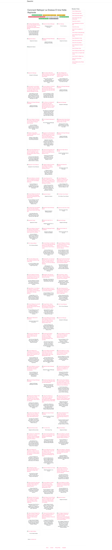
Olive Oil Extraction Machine (77, 15)
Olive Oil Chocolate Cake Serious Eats (77, 18)
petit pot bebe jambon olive (37, 15)
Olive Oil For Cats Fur (76, 21)
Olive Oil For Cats (75, 26)
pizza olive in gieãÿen (61, 15)
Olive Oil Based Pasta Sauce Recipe (77, 35)
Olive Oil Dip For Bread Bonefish (78, 32)
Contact (51, 547)
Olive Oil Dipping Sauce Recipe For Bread (78, 62)
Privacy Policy (57, 547)
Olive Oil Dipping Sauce (76, 11)
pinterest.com (33, 539)
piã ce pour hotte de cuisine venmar (49, 15)
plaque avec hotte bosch (64, 16)
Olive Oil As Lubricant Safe (77, 40)
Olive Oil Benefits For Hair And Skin (78, 24)
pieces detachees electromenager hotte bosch (37, 16)
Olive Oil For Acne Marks (77, 42)
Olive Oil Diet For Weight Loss (77, 56)
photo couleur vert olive (53, 18)
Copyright (64, 547)
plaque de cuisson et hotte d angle (52, 16)
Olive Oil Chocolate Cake (77, 13)
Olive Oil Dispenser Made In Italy (78, 50)
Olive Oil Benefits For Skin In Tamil (77, 45)
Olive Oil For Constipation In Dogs (77, 30)
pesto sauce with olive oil (43, 18)
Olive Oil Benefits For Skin (77, 38)
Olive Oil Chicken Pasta (76, 48)
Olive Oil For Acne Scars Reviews (76, 59)
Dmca (47, 547)
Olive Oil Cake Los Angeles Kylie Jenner (78, 53)
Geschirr (30, 1)
